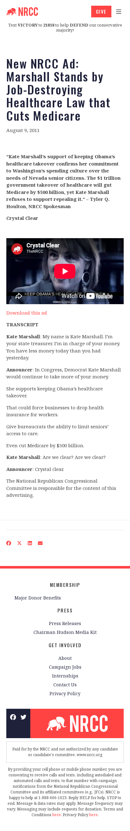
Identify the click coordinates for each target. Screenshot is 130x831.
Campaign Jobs (65, 667)
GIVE (101, 11)
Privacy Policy (65, 693)
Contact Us (65, 685)
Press (65, 610)
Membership (65, 584)
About (65, 658)
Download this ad (26, 313)
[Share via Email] (40, 543)
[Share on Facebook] (9, 543)
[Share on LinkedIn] (30, 543)
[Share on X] (19, 543)
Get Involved (65, 644)
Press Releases (65, 623)
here (56, 814)
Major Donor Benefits (38, 598)
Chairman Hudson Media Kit (65, 632)
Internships (65, 676)
